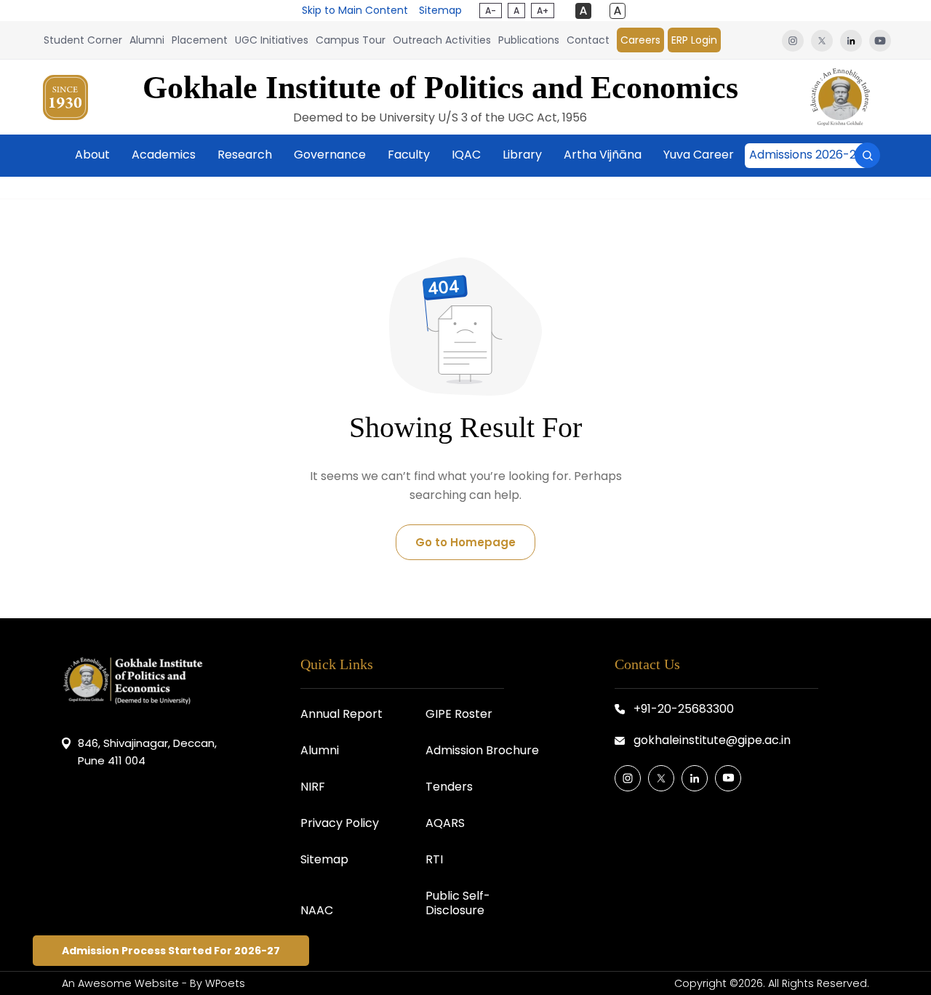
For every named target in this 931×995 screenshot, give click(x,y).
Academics (164, 154)
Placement (200, 40)
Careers (640, 40)
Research (244, 154)
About (92, 154)
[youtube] (878, 40)
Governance (330, 154)
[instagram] (792, 40)
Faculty (409, 154)
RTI (434, 859)
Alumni (146, 40)
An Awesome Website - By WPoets (153, 983)
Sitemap (440, 10)
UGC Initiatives (271, 40)
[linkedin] (851, 40)
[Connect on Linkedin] (695, 778)
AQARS (445, 823)
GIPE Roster (458, 714)
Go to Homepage (465, 542)
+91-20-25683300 (684, 708)
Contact (588, 40)
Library (522, 154)
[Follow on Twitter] (661, 778)
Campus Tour (350, 40)
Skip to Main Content (355, 10)
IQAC (466, 154)
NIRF (312, 786)
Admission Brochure (482, 750)
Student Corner (83, 40)
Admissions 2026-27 (806, 154)
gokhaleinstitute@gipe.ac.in (712, 740)
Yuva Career (698, 154)
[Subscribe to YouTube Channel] (728, 778)
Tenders (449, 786)
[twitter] (821, 40)
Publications (528, 40)
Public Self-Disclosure (457, 903)
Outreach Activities (442, 40)
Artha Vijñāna (603, 154)
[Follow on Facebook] (628, 778)
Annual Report (341, 714)
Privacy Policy (339, 823)
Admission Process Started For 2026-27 (171, 950)
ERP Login (694, 40)
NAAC (316, 910)
